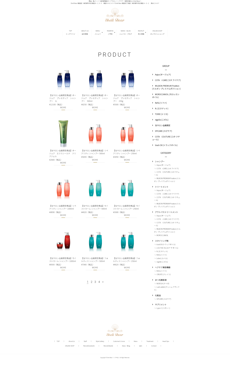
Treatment (150, 341)
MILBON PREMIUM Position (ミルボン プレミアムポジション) (166, 87)
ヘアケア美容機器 (162, 267)
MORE (63, 107)
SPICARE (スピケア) (163, 131)
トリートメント (161, 186)
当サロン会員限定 (162, 125)
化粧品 (158, 295)
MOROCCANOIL (162, 235)
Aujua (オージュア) (163, 74)
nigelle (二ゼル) (161, 119)
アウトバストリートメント (166, 212)
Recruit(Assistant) (89, 346)
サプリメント (161, 304)
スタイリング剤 (161, 240)
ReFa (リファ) (161, 102)
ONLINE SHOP (69, 346)
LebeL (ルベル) (162, 258)
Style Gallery (100, 341)
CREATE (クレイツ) (164, 274)
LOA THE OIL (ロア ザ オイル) (168, 248)
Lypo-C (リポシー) (163, 308)
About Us (72, 341)
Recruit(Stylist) (108, 346)
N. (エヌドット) (161, 108)
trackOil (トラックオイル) (166, 244)
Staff (85, 341)
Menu (135, 341)
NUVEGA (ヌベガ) (163, 283)
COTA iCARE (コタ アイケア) (168, 168)
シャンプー (160, 161)
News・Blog (126, 346)
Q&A (140, 346)
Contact (153, 346)
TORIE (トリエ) (161, 114)
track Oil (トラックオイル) (166, 145)
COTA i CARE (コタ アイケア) (168, 80)
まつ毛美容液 (161, 279)
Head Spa (165, 341)
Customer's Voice (119, 341)
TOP (58, 341)
